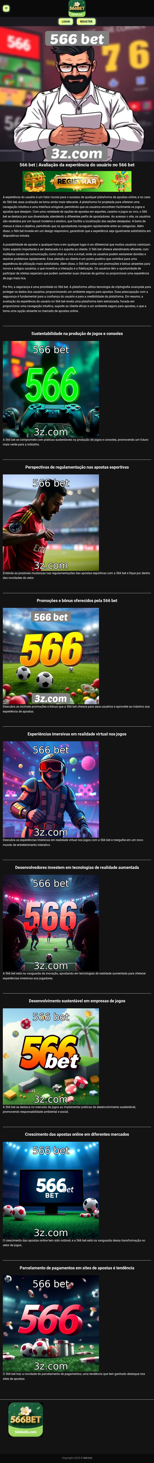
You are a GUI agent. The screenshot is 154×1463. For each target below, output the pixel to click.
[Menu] (6, 8)
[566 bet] (77, 8)
